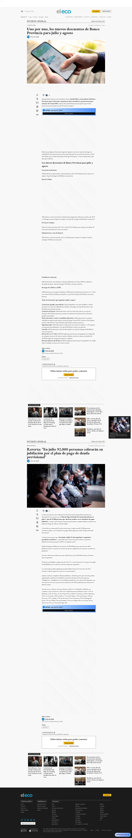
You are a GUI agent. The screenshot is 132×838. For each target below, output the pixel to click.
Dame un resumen (69, 113)
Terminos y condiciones (106, 830)
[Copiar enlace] (37, 114)
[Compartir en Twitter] (37, 99)
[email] (37, 102)
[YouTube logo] (22, 821)
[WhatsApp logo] (28, 821)
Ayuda (92, 830)
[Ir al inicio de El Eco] (64, 11)
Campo (30, 17)
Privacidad (97, 830)
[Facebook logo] (31, 821)
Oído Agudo (41, 17)
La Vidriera (35, 17)
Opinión (46, 17)
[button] (43, 95)
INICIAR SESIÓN (69, 374)
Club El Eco (103, 16)
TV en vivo (87, 16)
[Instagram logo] (34, 821)
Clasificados (70, 16)
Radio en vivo (95, 16)
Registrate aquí (74, 377)
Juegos (109, 16)
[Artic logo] (24, 830)
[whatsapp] (37, 110)
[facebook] (37, 106)
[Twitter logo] (25, 821)
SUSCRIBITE (96, 11)
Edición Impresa (78, 16)
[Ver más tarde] (37, 95)
